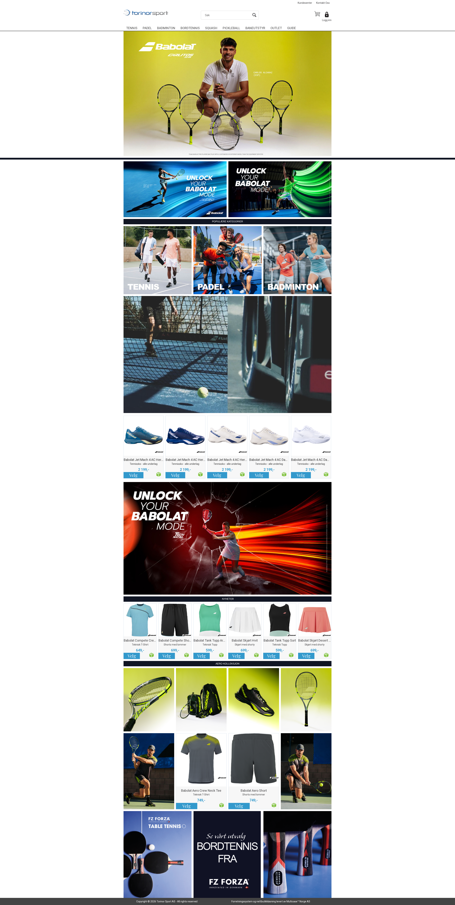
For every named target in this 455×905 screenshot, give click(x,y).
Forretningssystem (242, 901)
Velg (133, 475)
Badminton (166, 28)
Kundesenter (305, 2)
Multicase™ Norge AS (298, 901)
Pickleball (231, 28)
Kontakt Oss (323, 2)
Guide (291, 28)
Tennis (131, 28)
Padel (147, 28)
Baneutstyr (255, 28)
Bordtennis (190, 28)
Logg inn (326, 20)
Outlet (276, 28)
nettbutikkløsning (266, 901)
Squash (211, 28)
